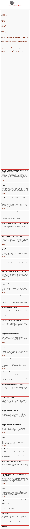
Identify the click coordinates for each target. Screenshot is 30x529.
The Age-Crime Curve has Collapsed (9, 307)
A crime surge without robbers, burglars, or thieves (12, 371)
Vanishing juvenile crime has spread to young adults (13, 248)
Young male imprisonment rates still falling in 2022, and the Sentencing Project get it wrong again (14, 171)
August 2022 (4, 19)
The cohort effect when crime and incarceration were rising (14, 448)
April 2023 (3, 16)
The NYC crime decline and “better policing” (11, 461)
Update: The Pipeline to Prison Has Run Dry (11, 320)
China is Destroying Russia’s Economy (9, 283)
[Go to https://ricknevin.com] (20, 3)
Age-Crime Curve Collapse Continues (9, 259)
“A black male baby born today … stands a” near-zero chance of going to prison (14, 475)
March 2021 (3, 30)
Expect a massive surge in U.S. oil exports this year (12, 295)
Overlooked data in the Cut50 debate (9, 435)
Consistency (4, 526)
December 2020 (4, 32)
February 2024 (4, 14)
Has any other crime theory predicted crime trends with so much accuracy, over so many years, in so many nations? (14, 500)
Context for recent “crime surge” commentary (11, 424)
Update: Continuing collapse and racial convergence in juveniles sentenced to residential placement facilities (13, 197)
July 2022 (3, 20)
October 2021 (4, 25)
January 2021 (4, 31)
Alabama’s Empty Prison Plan (7, 358)
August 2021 (4, 26)
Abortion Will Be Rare (6, 346)
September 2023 (4, 15)
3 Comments (7, 398)
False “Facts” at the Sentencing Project (10, 333)
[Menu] (15, 8)
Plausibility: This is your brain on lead (9, 410)
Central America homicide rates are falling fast (12, 384)
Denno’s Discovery (5, 513)
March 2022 (3, 21)
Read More (3, 180)
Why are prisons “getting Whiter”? (9, 397)
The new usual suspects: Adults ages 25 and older (12, 236)
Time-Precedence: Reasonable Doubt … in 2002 (11, 487)
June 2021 (3, 27)
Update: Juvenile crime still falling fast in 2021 (11, 211)
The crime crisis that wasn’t (7, 184)
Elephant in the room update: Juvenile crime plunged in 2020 (15, 271)
